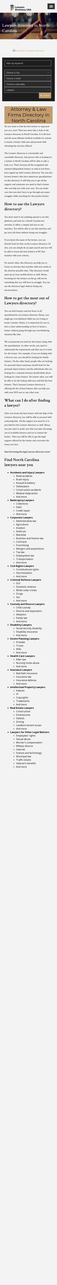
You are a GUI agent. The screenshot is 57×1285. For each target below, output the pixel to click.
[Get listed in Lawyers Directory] (28, 51)
